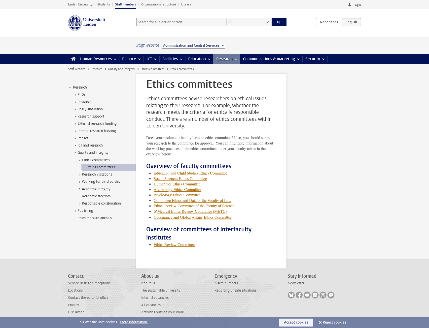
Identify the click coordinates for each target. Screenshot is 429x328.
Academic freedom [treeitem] (96, 196)
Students (103, 4)
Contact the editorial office (88, 297)
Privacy (73, 305)
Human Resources (96, 58)
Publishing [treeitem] (85, 210)
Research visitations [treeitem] (97, 174)
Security (312, 58)
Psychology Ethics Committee (177, 194)
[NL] (329, 22)
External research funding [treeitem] (97, 123)
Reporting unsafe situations (235, 290)
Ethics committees (152, 69)
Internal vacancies (155, 297)
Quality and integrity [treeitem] (92, 152)
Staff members (125, 4)
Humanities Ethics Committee (177, 183)
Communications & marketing (269, 58)
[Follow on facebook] (299, 295)
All (231, 22)
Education (197, 58)
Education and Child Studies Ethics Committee (190, 173)
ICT (149, 58)
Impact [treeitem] (82, 138)
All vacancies (151, 305)
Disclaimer (76, 312)
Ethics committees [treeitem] (96, 160)
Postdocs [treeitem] (84, 102)
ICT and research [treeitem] (90, 145)
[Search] (279, 22)
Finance (129, 58)
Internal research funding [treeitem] (96, 131)
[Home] (72, 59)
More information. (134, 322)
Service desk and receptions (89, 283)
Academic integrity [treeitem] (96, 189)
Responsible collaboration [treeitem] (101, 203)
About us (148, 283)
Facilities (170, 58)
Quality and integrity (121, 69)
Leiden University (80, 4)
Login (357, 5)
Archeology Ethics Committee (177, 189)
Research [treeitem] (80, 87)
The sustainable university (160, 290)
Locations (75, 290)
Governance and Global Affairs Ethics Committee (193, 217)
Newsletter (296, 283)
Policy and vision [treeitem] (90, 109)
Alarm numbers (226, 283)
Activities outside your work (162, 312)
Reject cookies (334, 322)
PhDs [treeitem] (81, 94)
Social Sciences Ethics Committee (180, 178)
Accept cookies (296, 322)
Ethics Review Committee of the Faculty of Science (194, 205)
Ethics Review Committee (174, 244)
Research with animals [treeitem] (94, 218)
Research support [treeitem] (90, 116)
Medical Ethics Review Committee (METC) (192, 211)
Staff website (76, 69)
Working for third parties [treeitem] (101, 181)
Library (186, 4)
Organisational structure (158, 4)
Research (224, 58)
